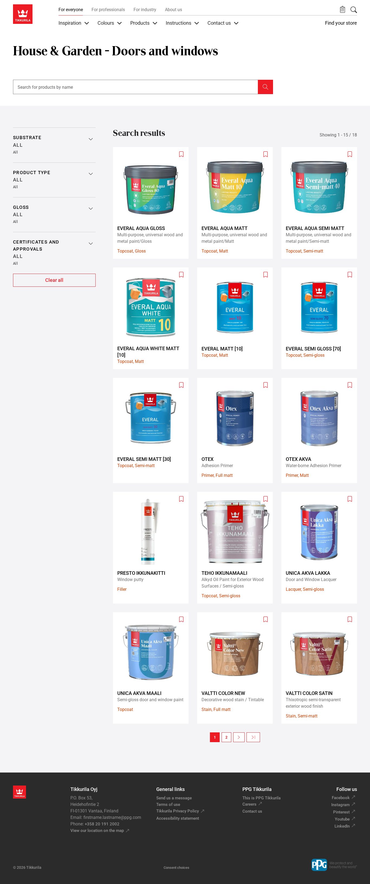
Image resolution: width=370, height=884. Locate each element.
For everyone (71, 9)
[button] (342, 9)
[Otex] (237, 430)
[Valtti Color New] (237, 668)
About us (173, 9)
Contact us (252, 811)
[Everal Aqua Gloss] (153, 203)
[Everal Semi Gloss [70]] (321, 318)
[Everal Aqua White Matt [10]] (153, 318)
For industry (145, 9)
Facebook (341, 797)
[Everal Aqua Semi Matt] (321, 203)
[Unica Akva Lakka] (321, 548)
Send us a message (174, 798)
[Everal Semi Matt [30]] (153, 430)
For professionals (108, 9)
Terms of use (168, 804)
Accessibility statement (177, 818)
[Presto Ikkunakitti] (153, 548)
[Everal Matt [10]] (237, 318)
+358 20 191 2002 (102, 824)
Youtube (342, 819)
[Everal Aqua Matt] (237, 203)
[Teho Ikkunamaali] (237, 548)
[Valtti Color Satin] (321, 668)
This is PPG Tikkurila (261, 798)
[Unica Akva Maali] (153, 668)
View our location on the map (97, 830)
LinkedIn (342, 826)
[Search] (353, 10)
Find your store (341, 23)
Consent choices (176, 868)
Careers (249, 804)
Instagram (340, 804)
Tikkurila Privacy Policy (177, 811)
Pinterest (341, 812)
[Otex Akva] (321, 430)
